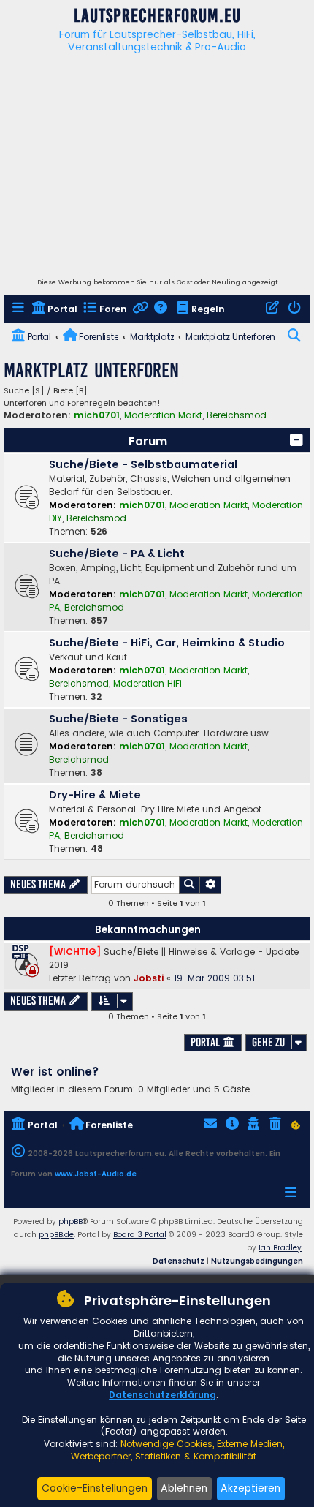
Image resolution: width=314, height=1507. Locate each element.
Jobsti (149, 978)
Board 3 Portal (139, 1234)
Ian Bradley (280, 1247)
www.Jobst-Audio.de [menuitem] (96, 1173)
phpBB (70, 1221)
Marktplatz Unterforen (91, 370)
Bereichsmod (237, 415)
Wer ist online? (55, 1071)
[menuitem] (19, 310)
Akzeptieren (250, 1488)
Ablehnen (184, 1488)
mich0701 (97, 415)
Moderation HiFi (147, 683)
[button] (296, 440)
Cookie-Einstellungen (95, 1488)
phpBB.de (56, 1234)
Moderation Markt (163, 415)
